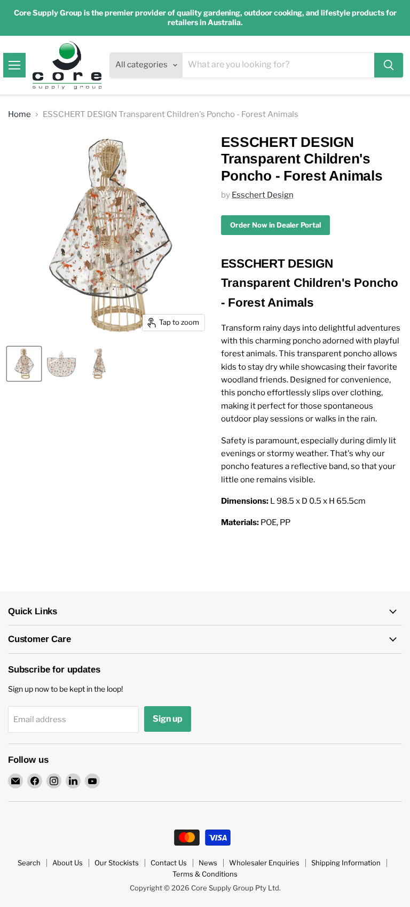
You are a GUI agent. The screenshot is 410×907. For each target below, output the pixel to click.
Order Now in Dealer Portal (275, 225)
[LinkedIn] (73, 780)
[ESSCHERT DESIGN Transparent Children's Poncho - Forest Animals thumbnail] (24, 364)
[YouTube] (92, 780)
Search (29, 862)
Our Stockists (116, 862)
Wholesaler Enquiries (264, 862)
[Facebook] (34, 780)
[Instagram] (53, 780)
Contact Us (169, 862)
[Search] (388, 65)
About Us (67, 862)
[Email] (15, 780)
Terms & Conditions (205, 874)
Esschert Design (263, 195)
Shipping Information (346, 862)
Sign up (168, 719)
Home (19, 114)
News (208, 862)
